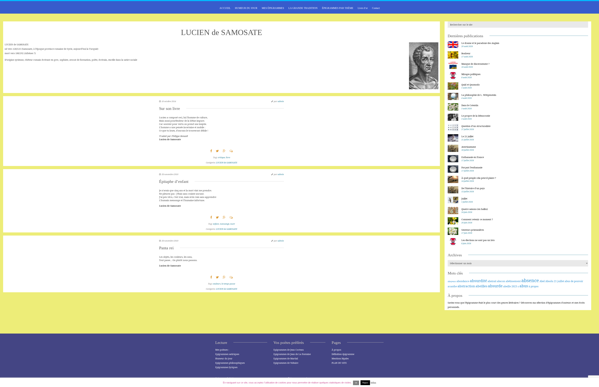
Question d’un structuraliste (475, 126)
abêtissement (513, 281)
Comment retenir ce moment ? (477, 219)
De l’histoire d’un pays (473, 188)
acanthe (452, 286)
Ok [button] (356, 383)
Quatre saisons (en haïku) (474, 209)
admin (281, 101)
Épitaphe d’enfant (173, 181)
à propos (533, 286)
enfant (216, 223)
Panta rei (166, 248)
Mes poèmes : (222, 349)
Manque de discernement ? (475, 63)
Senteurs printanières (472, 229)
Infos (373, 382)
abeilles (481, 286)
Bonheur (465, 53)
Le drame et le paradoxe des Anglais (480, 43)
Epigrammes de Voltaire (285, 362)
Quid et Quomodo (470, 84)
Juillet (464, 198)
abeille (507, 286)
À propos (336, 349)
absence (530, 280)
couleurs (217, 283)
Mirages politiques (470, 74)
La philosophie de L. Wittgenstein (478, 94)
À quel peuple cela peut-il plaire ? (478, 177)
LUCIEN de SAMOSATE (226, 162)
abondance (463, 281)
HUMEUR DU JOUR (246, 8)
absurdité (478, 280)
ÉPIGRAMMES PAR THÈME (337, 8)
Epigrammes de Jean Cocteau (288, 349)
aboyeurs (452, 281)
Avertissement (468, 146)
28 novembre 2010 (170, 174)
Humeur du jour (223, 358)
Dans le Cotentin (469, 105)
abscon (501, 281)
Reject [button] (365, 383)
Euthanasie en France (472, 157)
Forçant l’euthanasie (471, 167)
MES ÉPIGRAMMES (273, 8)
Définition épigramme (343, 354)
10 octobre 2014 (169, 101)
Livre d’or (363, 8)
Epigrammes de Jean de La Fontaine (292, 354)
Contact (376, 8)
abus (523, 285)
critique (221, 157)
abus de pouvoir (574, 281)
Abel (542, 281)
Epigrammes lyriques (226, 367)
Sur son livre (169, 108)
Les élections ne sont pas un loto (478, 240)
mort (232, 223)
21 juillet (559, 281)
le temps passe (228, 283)
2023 (514, 286)
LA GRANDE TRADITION (303, 8)
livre (228, 157)
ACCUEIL (225, 8)
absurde (495, 285)
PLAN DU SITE (339, 362)
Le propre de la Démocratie (475, 115)
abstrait (492, 281)
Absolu (549, 281)
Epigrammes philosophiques (230, 362)
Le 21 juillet (467, 136)
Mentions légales (340, 358)
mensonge (224, 223)
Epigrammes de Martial (285, 358)
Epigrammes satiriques (227, 354)
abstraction (466, 286)
